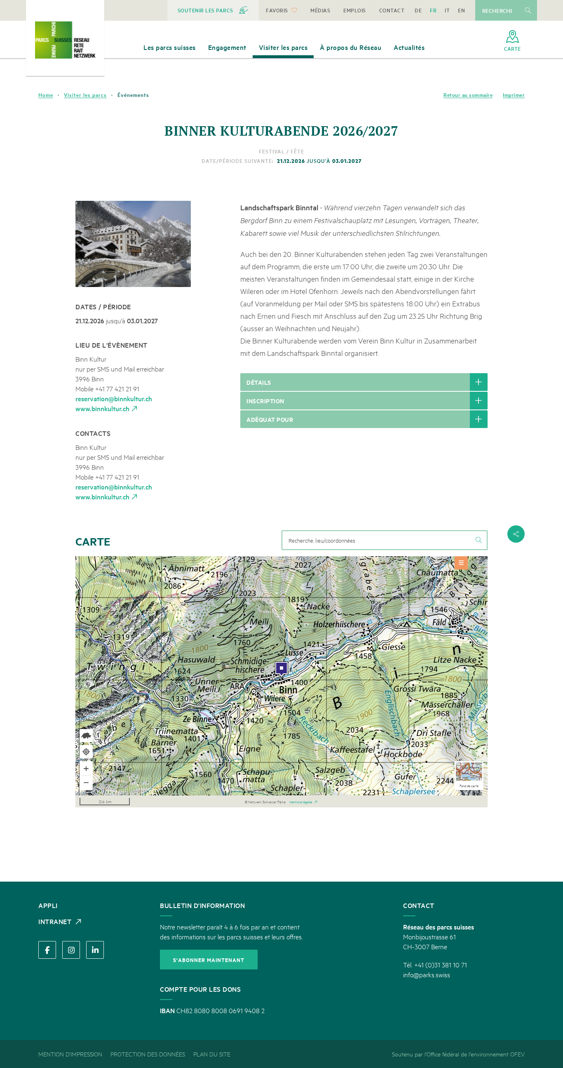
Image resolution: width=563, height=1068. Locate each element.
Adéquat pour (269, 419)
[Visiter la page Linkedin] (95, 950)
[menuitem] (213, 10)
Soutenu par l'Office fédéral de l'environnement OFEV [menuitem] (458, 1054)
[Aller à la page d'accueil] (65, 40)
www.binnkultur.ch (102, 408)
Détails (258, 382)
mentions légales (300, 801)
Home (45, 95)
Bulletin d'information (202, 905)
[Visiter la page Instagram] (71, 950)
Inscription (265, 400)
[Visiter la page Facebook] (47, 950)
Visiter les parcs (85, 95)
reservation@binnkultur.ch (113, 398)
